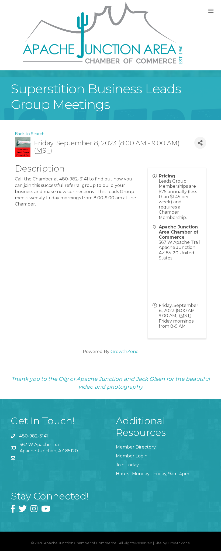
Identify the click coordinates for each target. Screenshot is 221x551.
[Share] (200, 143)
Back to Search (29, 133)
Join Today (127, 464)
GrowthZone (124, 351)
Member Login (131, 455)
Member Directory (136, 447)
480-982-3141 (33, 436)
